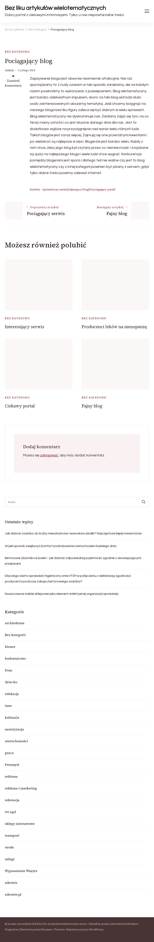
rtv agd (10, 812)
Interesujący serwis (24, 327)
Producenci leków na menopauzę (114, 327)
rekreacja (12, 800)
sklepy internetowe (20, 823)
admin (9, 70)
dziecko (11, 682)
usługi (10, 859)
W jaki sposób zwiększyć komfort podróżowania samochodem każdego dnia (60, 546)
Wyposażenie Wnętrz (21, 871)
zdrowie (11, 882)
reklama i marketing (21, 788)
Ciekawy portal (20, 406)
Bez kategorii (17, 51)
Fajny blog (92, 406)
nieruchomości (16, 741)
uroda (9, 847)
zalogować (49, 455)
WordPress (96, 929)
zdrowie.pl (13, 894)
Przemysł (12, 764)
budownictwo (15, 658)
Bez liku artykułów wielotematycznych (55, 8)
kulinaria (12, 717)
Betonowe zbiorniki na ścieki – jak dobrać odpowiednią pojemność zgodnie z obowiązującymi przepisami (73, 560)
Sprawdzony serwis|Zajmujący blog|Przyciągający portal (79, 189)
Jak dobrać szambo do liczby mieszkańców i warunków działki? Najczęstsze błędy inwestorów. (73, 533)
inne (8, 705)
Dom (8, 670)
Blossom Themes (53, 929)
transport (12, 835)
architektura (14, 623)
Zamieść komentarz (13, 83)
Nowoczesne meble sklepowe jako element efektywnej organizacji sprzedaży (62, 593)
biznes (10, 646)
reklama (11, 776)
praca (9, 753)
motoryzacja (14, 729)
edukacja (12, 694)
